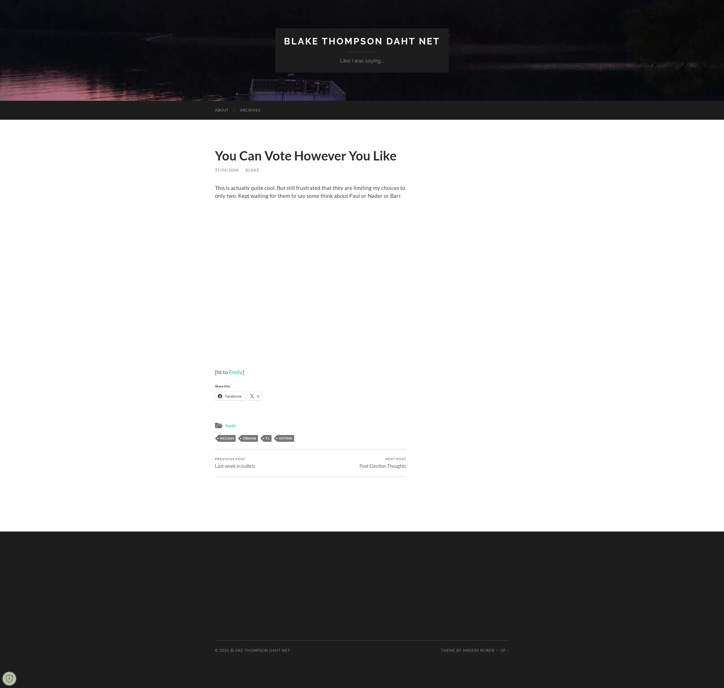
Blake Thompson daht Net (362, 41)
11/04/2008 (227, 170)
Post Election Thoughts (382, 463)
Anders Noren (479, 650)
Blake (252, 170)
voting (285, 438)
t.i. (267, 438)
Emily (235, 372)
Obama (249, 438)
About (222, 110)
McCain (227, 438)
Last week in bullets (235, 463)
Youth (230, 425)
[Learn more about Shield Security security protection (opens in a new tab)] (9, 678)
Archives (250, 110)
